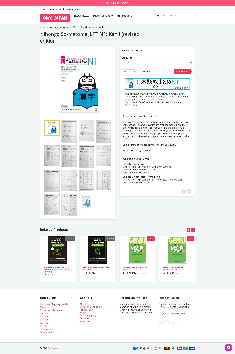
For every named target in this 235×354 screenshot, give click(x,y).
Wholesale (85, 321)
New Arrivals (81, 15)
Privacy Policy (86, 309)
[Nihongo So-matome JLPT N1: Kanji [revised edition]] (77, 84)
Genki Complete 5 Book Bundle (135, 268)
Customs (84, 318)
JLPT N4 (44, 316)
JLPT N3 (44, 319)
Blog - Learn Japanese (51, 310)
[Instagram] (174, 322)
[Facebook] (168, 322)
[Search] (192, 16)
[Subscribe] (192, 314)
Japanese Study (101, 15)
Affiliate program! (137, 304)
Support (84, 312)
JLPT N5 (44, 313)
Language (127, 57)
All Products (124, 15)
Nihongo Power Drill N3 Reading (96, 268)
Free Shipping (112, 2)
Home (43, 27)
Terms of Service (48, 329)
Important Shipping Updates (54, 304)
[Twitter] (162, 322)
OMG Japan (53, 348)
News (43, 307)
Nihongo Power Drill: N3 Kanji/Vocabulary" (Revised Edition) (57, 269)
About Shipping (88, 315)
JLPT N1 (44, 325)
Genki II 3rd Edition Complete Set (173, 268)
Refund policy (47, 331)
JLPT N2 (44, 322)
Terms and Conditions (91, 306)
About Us (84, 304)
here (162, 99)
